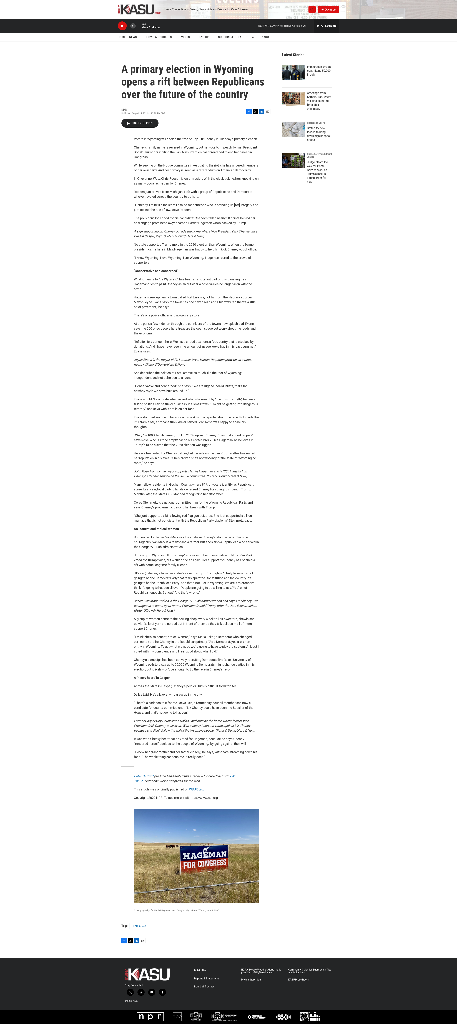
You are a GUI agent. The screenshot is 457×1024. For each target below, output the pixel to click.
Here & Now (140, 926)
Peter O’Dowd (143, 776)
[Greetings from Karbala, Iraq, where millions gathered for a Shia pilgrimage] (293, 98)
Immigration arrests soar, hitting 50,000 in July (319, 70)
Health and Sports (316, 122)
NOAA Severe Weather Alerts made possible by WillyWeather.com (261, 971)
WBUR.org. (196, 789)
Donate (330, 9)
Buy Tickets (206, 37)
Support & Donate (231, 37)
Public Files (200, 970)
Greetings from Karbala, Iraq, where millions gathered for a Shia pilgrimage (319, 100)
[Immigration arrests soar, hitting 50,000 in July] (293, 72)
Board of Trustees (204, 986)
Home (122, 37)
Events (185, 37)
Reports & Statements (206, 978)
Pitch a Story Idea (251, 979)
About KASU (260, 37)
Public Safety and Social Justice (319, 155)
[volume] (133, 26)
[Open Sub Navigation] (139, 37)
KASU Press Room (298, 979)
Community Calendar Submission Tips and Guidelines (309, 971)
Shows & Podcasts (158, 37)
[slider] (138, 26)
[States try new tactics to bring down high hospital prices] (293, 129)
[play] (122, 26)
